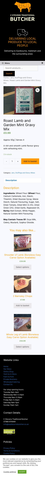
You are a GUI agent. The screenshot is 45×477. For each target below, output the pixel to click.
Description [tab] (11, 180)
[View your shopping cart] (42, 63)
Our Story (7, 369)
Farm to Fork (8, 377)
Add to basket (30, 161)
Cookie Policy (9, 453)
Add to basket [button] (22, 305)
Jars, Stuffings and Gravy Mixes (23, 173)
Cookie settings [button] (9, 472)
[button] (37, 90)
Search (9, 73)
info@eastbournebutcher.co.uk (16, 424)
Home (6, 78)
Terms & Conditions (11, 451)
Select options (22, 267)
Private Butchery (10, 379)
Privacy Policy (9, 448)
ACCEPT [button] (22, 472)
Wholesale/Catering (11, 382)
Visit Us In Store (10, 374)
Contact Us (7, 384)
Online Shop (8, 371)
